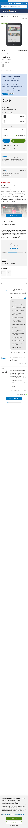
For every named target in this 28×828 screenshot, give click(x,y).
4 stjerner (4, 254)
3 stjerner (4, 256)
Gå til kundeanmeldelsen (7, 163)
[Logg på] (23, 3)
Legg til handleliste (23, 50)
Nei (24, 352)
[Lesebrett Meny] (6, 14)
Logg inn (11, 93)
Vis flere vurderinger (14, 398)
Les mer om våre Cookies (7, 814)
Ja (21, 352)
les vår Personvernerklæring (18, 814)
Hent (7, 140)
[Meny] (1, 3)
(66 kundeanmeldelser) (5, 19)
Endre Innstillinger (14, 825)
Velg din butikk (6, 135)
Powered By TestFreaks (20, 394)
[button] (3, 273)
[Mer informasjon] (7, 65)
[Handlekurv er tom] (26, 3)
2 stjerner (4, 258)
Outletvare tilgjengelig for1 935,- (9, 109)
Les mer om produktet (6, 70)
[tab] (4, 1)
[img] (26, 36)
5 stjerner (4, 252)
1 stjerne (4, 261)
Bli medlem (5, 93)
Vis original (13, 386)
